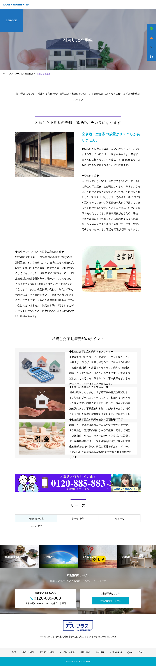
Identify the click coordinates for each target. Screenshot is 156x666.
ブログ (141, 652)
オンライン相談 (67, 652)
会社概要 (100, 652)
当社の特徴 (85, 652)
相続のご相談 (28, 652)
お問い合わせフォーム (110, 600)
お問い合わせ (115, 652)
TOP (14, 652)
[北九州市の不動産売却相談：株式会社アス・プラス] (16, 4)
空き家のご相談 (47, 652)
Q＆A (130, 652)
